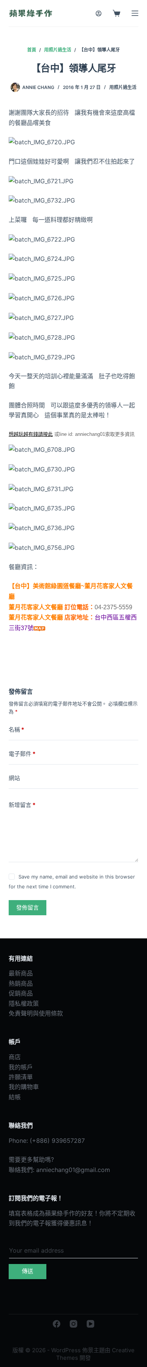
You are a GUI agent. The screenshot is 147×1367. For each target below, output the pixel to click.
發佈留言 (27, 907)
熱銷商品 (21, 983)
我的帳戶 (21, 1067)
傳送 (27, 1271)
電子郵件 (22, 753)
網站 (14, 778)
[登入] (98, 13)
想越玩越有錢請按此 (31, 434)
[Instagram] (73, 1324)
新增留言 (22, 804)
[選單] (135, 13)
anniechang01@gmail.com (73, 1169)
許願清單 (21, 1077)
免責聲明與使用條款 (36, 1013)
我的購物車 (24, 1087)
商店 (15, 1057)
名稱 (16, 729)
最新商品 (21, 973)
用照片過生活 (122, 87)
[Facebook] (56, 1324)
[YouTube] (90, 1324)
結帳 (15, 1097)
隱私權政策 (24, 1003)
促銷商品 (21, 993)
